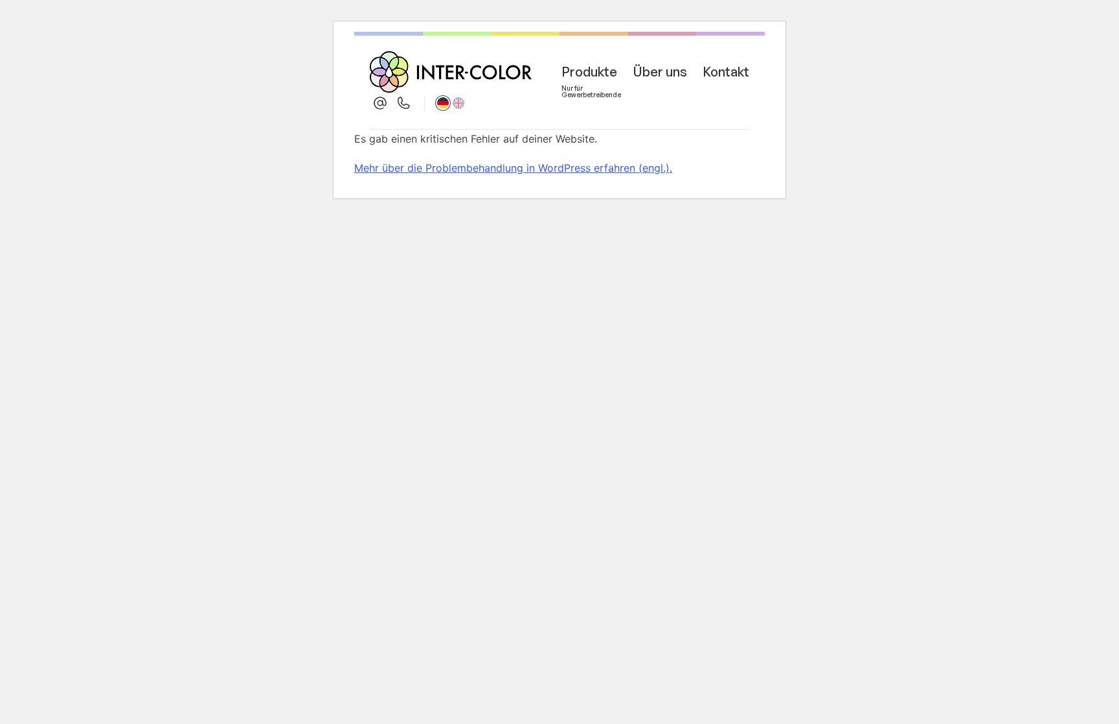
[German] (443, 103)
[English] (458, 103)
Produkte (589, 74)
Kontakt (726, 72)
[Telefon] (403, 103)
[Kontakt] (380, 103)
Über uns (660, 72)
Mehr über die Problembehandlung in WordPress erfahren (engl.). (513, 167)
